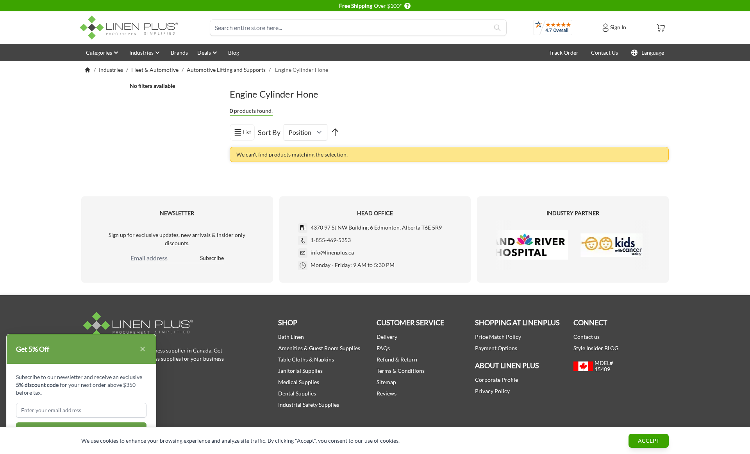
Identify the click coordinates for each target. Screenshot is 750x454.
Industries (141, 52)
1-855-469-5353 (331, 240)
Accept (648, 440)
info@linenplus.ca (332, 252)
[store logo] (130, 27)
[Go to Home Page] (87, 70)
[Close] (142, 349)
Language (652, 52)
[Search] (497, 28)
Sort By (269, 132)
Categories (99, 52)
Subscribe (212, 258)
